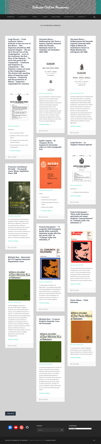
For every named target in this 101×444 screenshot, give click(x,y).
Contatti (81, 17)
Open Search (94, 17)
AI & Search (23, 17)
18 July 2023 (13, 157)
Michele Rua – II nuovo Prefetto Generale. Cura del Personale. (49, 321)
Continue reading (19, 151)
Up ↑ (94, 440)
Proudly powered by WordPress (16, 440)
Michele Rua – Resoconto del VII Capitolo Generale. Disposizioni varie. (19, 259)
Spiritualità (69, 17)
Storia (45, 17)
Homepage (10, 17)
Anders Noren (51, 440)
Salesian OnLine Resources (50, 7)
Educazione (56, 17)
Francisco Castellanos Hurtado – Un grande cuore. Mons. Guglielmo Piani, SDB (18, 170)
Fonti (35, 17)
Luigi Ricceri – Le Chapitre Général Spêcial (81, 143)
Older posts (11, 413)
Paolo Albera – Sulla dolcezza (79, 301)
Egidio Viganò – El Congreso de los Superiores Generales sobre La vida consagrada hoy (50, 144)
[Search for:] (50, 430)
